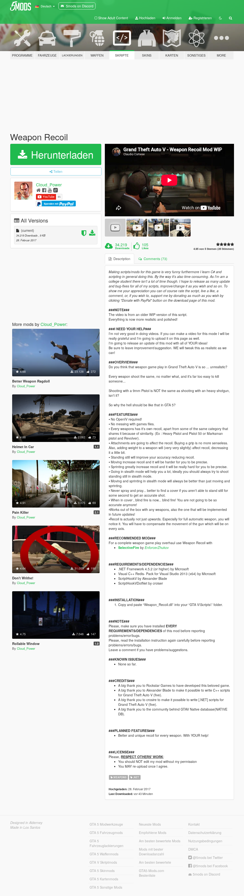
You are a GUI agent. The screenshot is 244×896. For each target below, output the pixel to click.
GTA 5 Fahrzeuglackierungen (106, 843)
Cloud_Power (49, 184)
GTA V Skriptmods (103, 862)
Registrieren (202, 17)
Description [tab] (121, 258)
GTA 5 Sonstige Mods (106, 887)
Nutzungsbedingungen (205, 840)
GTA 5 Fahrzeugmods (106, 832)
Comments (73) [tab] (154, 258)
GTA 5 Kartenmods (104, 879)
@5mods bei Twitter (207, 857)
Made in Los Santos (25, 827)
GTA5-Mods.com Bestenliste (151, 873)
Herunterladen (60, 154)
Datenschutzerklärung (204, 832)
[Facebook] (44, 189)
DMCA (193, 849)
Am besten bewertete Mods (159, 840)
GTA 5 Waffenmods (104, 854)
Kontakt (194, 824)
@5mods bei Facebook (210, 865)
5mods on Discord (206, 874)
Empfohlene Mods (152, 832)
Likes (145, 248)
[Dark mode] (220, 18)
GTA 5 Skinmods (102, 870)
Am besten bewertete (155, 862)
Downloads (122, 248)
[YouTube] (49, 189)
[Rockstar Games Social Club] (55, 189)
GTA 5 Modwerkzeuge (106, 824)
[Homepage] (38, 189)
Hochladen (146, 17)
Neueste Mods (150, 824)
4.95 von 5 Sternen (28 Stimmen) (213, 248)
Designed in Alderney (26, 822)
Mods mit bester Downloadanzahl (151, 851)
